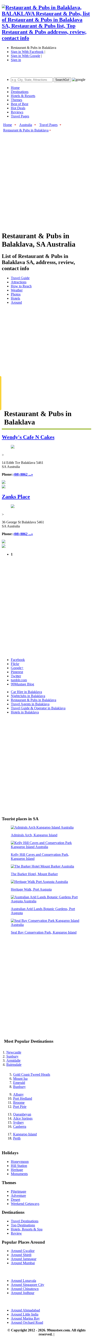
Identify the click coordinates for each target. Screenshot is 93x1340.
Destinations (19, 92)
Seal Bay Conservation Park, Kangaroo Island (44, 932)
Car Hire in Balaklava (26, 692)
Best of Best (19, 104)
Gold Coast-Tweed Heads (31, 1074)
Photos (16, 294)
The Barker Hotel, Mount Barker (34, 874)
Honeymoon (20, 1162)
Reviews (17, 112)
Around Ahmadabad (25, 1310)
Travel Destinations (24, 1221)
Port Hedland (22, 1098)
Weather (17, 290)
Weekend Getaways (25, 1204)
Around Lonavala (23, 1281)
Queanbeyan (22, 1114)
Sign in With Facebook (27, 52)
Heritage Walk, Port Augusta (31, 889)
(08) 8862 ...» (23, 474)
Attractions (18, 282)
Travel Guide (20, 278)
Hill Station (19, 1166)
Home (15, 88)
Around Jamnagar (23, 1259)
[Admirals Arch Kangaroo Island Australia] (42, 827)
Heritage (17, 1170)
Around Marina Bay (25, 1318)
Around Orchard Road (27, 1322)
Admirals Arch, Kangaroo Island (34, 835)
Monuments (19, 1174)
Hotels (15, 298)
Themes (16, 100)
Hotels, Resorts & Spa (26, 1229)
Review (16, 1233)
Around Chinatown (25, 1289)
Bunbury (19, 1087)
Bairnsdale (13, 1064)
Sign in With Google (25, 56)
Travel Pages (20, 116)
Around (16, 302)
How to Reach (21, 286)
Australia (25, 125)
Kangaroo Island (25, 1134)
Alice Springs (23, 1118)
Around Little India (24, 1314)
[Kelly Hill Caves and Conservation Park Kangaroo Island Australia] (46, 847)
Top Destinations (23, 1225)
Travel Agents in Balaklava (30, 704)
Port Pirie (19, 1107)
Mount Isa (20, 1078)
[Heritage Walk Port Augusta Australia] (39, 882)
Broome (19, 1102)
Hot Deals (18, 108)
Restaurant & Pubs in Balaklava (26, 130)
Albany (18, 1094)
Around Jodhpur (22, 1293)
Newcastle (13, 1052)
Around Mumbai (23, 1263)
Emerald (19, 1083)
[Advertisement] (46, 179)
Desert (15, 1200)
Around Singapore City (27, 1285)
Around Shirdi (21, 1255)
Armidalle (13, 1060)
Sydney (18, 1122)
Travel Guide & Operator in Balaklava (38, 708)
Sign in (16, 60)
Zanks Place (16, 497)
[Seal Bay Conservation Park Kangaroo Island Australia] (46, 925)
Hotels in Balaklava (25, 712)
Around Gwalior (23, 1251)
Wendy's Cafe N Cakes (28, 437)
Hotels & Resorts (23, 96)
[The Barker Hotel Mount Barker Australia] (42, 866)
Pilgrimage (18, 1191)
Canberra (19, 1126)
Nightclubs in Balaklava (28, 696)
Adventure (18, 1195)
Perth (17, 1138)
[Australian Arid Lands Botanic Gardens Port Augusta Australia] (46, 901)
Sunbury (12, 1056)
